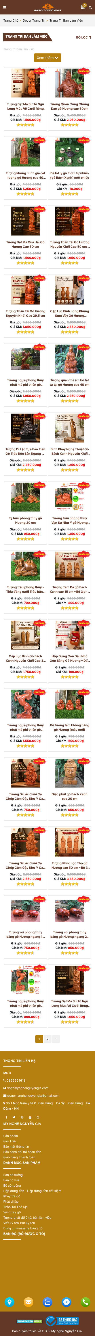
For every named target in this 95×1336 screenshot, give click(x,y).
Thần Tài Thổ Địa (15, 1207)
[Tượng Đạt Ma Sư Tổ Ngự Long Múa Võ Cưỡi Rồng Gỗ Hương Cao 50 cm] (25, 83)
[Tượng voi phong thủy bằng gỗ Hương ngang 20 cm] (69, 911)
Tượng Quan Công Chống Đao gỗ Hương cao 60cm (69, 106)
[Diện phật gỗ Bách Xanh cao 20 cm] (69, 773)
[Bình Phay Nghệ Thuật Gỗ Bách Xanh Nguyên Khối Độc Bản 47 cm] (69, 428)
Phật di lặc (11, 1201)
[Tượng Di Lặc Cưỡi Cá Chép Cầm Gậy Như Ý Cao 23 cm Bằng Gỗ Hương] (25, 773)
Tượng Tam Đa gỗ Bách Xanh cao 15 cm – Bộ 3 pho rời (69, 589)
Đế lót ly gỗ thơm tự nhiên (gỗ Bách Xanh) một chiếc (69, 175)
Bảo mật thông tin (16, 1146)
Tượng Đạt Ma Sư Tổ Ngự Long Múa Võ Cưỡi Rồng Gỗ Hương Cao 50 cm (25, 106)
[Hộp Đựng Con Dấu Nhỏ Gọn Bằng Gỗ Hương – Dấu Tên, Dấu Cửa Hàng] (69, 635)
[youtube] (30, 1117)
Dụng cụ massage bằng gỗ (22, 1228)
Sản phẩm (10, 1136)
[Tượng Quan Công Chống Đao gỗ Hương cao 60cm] (69, 83)
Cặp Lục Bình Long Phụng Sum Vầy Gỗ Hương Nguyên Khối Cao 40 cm (69, 313)
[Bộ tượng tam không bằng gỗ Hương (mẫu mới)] (69, 704)
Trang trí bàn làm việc (66, 20)
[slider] (25, 125)
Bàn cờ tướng (13, 1175)
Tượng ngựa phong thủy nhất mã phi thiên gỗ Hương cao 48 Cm (25, 382)
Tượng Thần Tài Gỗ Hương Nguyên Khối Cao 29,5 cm (25, 313)
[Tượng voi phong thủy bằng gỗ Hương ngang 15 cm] (25, 911)
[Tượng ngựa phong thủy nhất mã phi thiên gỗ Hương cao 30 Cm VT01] (25, 980)
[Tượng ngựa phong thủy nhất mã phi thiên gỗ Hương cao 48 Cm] (25, 359)
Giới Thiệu (10, 1141)
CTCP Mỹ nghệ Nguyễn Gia (62, 1331)
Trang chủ (10, 20)
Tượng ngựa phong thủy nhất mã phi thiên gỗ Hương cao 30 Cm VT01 (25, 1003)
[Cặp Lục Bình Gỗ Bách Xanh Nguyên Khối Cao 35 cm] (25, 635)
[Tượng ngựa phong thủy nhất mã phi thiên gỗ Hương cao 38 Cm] (25, 704)
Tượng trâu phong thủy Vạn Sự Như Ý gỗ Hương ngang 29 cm (69, 520)
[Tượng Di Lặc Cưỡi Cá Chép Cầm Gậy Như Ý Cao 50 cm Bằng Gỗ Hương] (25, 842)
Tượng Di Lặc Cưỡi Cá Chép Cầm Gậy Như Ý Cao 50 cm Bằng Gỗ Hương (25, 865)
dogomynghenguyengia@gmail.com (33, 1095)
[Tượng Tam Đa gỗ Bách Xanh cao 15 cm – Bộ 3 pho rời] (69, 566)
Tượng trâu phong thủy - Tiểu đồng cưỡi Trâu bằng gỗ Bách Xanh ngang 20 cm (25, 589)
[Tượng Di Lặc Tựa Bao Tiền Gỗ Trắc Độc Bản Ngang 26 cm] (25, 428)
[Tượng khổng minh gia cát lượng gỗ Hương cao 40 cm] (25, 152)
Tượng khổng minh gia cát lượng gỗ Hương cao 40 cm (25, 175)
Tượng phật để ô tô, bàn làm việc (27, 1217)
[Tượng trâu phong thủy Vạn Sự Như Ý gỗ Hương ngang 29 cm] (69, 497)
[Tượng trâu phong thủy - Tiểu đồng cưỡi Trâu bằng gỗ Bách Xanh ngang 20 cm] (25, 566)
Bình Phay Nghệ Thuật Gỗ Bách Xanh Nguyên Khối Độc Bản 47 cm (70, 451)
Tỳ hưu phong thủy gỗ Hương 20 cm (25, 520)
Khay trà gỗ (11, 1196)
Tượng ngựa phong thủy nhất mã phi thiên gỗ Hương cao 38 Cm (25, 727)
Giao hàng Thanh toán (19, 1157)
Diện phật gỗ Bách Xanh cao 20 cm (69, 796)
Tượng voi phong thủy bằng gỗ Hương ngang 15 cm (25, 934)
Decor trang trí (34, 20)
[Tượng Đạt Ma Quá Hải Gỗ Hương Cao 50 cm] (25, 221)
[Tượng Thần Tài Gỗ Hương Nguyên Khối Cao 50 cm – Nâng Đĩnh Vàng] (69, 221)
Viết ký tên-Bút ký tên (19, 1223)
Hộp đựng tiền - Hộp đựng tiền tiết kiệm (32, 1191)
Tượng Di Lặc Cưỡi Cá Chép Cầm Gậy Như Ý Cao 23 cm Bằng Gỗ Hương (25, 796)
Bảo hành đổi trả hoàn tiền (22, 1152)
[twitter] (14, 1117)
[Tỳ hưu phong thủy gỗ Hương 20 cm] (25, 497)
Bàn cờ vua (11, 1180)
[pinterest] (22, 1117)
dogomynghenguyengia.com (27, 1088)
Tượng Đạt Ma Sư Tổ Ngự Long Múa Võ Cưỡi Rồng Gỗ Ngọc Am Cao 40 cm (69, 1003)
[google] (38, 1117)
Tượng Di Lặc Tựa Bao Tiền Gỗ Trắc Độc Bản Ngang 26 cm (26, 451)
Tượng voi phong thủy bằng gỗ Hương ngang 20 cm (69, 934)
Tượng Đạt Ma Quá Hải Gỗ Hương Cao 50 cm (25, 244)
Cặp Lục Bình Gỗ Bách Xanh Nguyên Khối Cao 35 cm (25, 658)
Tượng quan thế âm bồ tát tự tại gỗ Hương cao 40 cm (69, 382)
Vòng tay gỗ (12, 1212)
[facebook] (6, 1117)
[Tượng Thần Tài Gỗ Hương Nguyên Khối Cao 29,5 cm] (25, 290)
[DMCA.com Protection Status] (30, 1321)
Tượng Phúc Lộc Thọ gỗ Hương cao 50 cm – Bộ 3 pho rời (69, 865)
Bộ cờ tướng (12, 1185)
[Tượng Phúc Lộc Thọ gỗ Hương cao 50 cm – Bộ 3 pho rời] (69, 842)
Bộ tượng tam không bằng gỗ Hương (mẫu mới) (69, 727)
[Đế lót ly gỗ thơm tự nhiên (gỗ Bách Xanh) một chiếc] (69, 152)
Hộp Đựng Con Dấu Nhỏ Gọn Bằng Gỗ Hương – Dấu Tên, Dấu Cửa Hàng (69, 658)
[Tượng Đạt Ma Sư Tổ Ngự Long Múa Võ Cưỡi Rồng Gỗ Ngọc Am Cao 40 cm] (69, 980)
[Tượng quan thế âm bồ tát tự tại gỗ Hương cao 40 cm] (69, 359)
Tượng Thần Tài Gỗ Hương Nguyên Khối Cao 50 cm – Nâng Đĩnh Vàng (69, 244)
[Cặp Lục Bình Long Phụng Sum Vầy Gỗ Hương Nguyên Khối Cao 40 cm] (69, 290)
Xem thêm (46, 57)
